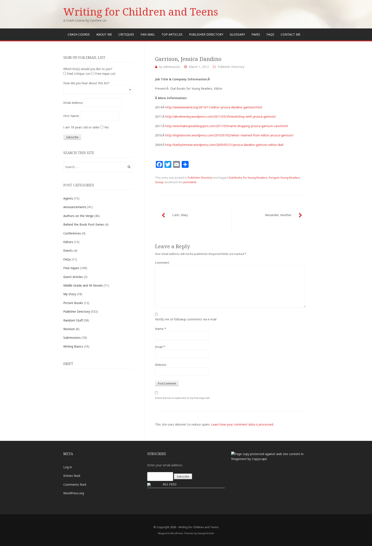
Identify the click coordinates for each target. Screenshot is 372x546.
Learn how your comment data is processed (242, 424)
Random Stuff (73, 320)
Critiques (126, 34)
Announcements (74, 207)
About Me (104, 34)
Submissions (72, 337)
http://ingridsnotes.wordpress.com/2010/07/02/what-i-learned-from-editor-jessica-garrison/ (229, 135)
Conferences (72, 233)
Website (160, 365)
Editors (68, 242)
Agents (68, 198)
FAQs (270, 34)
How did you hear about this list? (86, 83)
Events (68, 250)
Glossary (237, 34)
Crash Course (79, 34)
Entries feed (71, 476)
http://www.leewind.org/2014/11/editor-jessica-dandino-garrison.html (213, 107)
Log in (67, 467)
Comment (162, 263)
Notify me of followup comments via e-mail (185, 319)
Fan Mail (148, 34)
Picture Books (73, 303)
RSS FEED (170, 484)
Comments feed (74, 484)
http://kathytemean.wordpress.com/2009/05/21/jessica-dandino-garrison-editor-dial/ (224, 145)
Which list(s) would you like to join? (87, 69)
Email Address (73, 103)
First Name (71, 116)
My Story (69, 294)
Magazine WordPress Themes (176, 533)
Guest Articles (73, 277)
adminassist (171, 67)
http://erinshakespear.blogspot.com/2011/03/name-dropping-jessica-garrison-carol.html (226, 126)
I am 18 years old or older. (81, 127)
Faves (255, 34)
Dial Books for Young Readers (248, 177)
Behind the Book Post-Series (83, 224)
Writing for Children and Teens (140, 12)
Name (160, 329)
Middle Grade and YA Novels (83, 285)
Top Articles (172, 34)
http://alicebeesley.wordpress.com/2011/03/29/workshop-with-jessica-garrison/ (220, 116)
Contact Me (290, 34)
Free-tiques (71, 268)
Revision (69, 329)
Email (160, 347)
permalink (189, 182)
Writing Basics (73, 346)
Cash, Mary (180, 215)
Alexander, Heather (278, 215)
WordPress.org (73, 493)
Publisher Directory (206, 34)
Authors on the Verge (78, 216)
